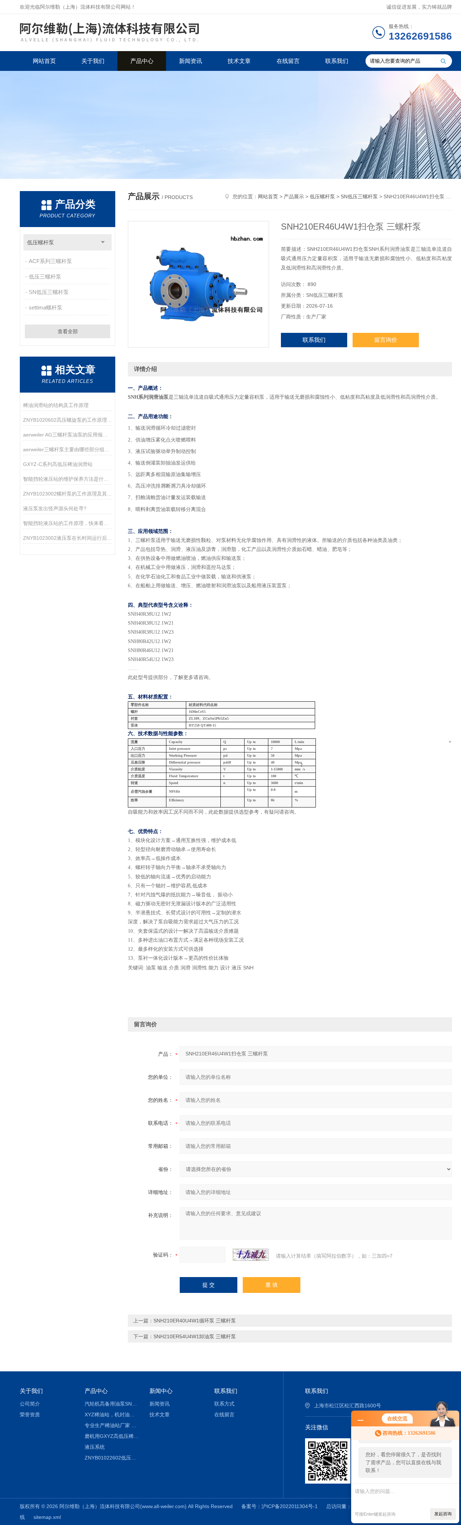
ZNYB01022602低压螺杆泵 (112, 1458)
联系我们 (336, 61)
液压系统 (95, 1447)
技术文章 (239, 61)
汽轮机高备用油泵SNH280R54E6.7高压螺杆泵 (112, 1404)
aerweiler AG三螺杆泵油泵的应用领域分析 (67, 435)
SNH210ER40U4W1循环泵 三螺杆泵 (194, 1320)
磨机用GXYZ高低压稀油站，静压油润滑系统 (112, 1436)
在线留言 (288, 61)
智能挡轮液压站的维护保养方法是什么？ (67, 479)
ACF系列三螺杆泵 (50, 261)
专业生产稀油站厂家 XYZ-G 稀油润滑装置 (112, 1425)
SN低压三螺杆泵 (49, 292)
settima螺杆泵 (45, 307)
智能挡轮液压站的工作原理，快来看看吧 (67, 523)
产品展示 (294, 196)
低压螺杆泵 (40, 242)
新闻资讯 (190, 61)
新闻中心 (161, 1391)
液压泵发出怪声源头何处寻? (54, 508)
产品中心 (141, 61)
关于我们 (92, 61)
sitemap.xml (47, 1517)
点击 (103, 242)
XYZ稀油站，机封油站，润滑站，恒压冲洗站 (112, 1414)
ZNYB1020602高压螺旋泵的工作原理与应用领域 (67, 420)
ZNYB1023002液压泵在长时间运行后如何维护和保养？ (67, 538)
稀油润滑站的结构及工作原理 (56, 405)
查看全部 (68, 331)
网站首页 (44, 61)
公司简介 (30, 1404)
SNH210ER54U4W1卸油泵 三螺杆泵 (194, 1336)
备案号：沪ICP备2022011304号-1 (279, 1506)
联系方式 (224, 1404)
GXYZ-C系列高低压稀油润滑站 (58, 464)
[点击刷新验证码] (251, 1255)
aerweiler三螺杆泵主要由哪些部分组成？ (67, 449)
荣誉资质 (30, 1414)
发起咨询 (443, 1513)
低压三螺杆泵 (45, 276)
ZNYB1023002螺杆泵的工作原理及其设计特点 (67, 494)
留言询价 (385, 340)
